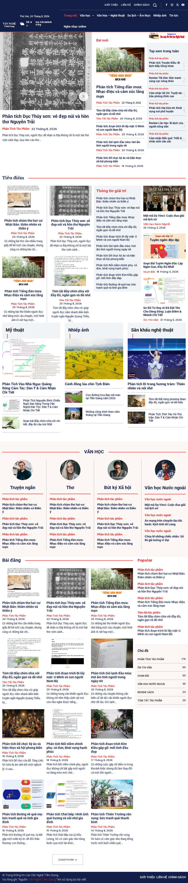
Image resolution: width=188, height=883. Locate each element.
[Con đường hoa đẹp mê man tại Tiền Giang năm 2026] (73, 397)
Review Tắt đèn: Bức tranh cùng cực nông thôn (165, 79)
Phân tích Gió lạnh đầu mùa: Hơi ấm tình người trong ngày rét (118, 144)
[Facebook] (166, 5)
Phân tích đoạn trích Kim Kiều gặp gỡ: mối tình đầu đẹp (117, 276)
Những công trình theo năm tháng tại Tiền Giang (103, 413)
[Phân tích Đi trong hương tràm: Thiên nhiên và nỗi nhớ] (157, 358)
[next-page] (83, 96)
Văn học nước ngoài (156, 224)
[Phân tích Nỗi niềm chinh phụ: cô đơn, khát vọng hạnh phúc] (67, 724)
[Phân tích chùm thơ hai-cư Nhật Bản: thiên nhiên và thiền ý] (23, 200)
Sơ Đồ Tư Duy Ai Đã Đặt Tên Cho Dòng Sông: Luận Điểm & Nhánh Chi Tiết (162, 311)
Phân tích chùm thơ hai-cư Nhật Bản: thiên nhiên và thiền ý (23, 224)
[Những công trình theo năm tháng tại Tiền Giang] (73, 413)
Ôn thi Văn (150, 319)
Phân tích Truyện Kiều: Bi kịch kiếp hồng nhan (164, 64)
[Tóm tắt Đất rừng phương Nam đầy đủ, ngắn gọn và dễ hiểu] (136, 401)
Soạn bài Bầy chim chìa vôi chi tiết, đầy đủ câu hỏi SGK (41, 422)
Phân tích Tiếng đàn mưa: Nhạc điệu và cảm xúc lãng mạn (120, 92)
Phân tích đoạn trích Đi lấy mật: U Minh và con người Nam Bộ (120, 128)
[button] (155, 5)
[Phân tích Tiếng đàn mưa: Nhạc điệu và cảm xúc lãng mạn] (120, 64)
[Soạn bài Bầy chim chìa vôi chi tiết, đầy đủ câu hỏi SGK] (11, 423)
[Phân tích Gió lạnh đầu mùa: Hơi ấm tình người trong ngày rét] (112, 653)
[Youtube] (183, 5)
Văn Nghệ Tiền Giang (42, 879)
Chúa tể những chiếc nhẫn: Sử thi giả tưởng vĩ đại (164, 538)
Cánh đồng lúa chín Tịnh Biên (87, 384)
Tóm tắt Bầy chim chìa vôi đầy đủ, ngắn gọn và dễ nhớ (117, 112)
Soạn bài (149, 271)
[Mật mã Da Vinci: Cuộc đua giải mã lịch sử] (164, 198)
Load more (66, 859)
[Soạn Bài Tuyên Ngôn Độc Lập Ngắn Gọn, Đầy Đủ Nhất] (164, 246)
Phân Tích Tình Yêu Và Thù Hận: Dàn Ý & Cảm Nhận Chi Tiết (166, 418)
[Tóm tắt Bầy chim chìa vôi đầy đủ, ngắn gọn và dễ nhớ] (70, 271)
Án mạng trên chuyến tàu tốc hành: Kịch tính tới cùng (163, 522)
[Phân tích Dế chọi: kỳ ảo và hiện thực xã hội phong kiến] (23, 724)
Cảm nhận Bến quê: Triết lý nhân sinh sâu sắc (165, 140)
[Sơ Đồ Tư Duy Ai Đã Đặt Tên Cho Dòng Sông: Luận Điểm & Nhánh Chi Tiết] (164, 290)
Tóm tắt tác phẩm (107, 118)
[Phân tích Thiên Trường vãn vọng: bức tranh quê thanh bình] (112, 794)
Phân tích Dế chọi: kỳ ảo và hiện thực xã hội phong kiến (115, 257)
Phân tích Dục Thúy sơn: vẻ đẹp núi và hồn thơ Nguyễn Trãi (70, 224)
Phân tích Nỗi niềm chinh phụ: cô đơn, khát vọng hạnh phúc (116, 267)
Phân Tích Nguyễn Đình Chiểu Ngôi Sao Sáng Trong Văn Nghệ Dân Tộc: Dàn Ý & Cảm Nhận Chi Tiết (41, 405)
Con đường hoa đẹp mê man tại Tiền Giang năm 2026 (103, 396)
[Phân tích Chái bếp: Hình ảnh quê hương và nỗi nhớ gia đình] (67, 794)
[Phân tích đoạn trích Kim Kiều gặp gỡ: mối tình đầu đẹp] (112, 724)
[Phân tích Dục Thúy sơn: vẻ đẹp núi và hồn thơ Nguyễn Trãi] (46, 71)
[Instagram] (172, 5)
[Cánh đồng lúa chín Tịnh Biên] (94, 358)
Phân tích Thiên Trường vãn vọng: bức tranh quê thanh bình (111, 818)
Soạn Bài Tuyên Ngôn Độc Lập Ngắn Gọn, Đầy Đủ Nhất (163, 265)
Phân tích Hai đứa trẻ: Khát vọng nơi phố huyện (165, 109)
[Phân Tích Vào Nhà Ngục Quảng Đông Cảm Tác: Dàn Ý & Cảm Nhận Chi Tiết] (31, 358)
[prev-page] (72, 96)
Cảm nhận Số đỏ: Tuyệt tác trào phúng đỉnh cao (165, 94)
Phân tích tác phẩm (15, 128)
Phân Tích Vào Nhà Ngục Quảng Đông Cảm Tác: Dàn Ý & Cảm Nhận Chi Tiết (29, 388)
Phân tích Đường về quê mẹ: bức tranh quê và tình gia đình (116, 286)
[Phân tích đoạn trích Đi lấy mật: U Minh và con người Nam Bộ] (67, 653)
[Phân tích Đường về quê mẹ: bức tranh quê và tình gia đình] (23, 794)
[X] (177, 5)
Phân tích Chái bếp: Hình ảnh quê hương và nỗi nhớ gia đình (67, 818)
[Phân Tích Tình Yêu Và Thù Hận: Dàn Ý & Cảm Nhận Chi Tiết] (136, 418)
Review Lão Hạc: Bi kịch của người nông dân (166, 125)
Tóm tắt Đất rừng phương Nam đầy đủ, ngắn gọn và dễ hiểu (167, 401)
